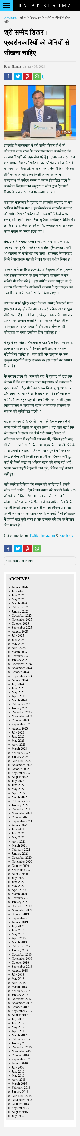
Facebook (66, 535)
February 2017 (21, 1039)
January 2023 (20, 756)
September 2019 (22, 918)
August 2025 (20, 631)
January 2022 (20, 805)
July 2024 (18, 684)
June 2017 (18, 1023)
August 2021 (20, 825)
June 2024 (18, 688)
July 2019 (18, 926)
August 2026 (20, 587)
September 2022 (22, 773)
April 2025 (19, 647)
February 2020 (21, 898)
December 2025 (22, 615)
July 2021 (18, 829)
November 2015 (22, 1099)
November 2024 (22, 668)
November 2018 (22, 958)
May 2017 (18, 1027)
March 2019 (19, 942)
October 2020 (20, 865)
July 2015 (18, 1116)
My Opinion (10, 17)
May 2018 (18, 978)
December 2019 (22, 906)
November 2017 (22, 1003)
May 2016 (18, 1075)
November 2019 (22, 910)
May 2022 (18, 789)
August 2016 (20, 1063)
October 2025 (20, 623)
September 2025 (22, 627)
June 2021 (18, 833)
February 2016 (21, 1087)
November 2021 (22, 813)
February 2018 (21, 991)
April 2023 (19, 744)
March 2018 (19, 986)
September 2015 (22, 1108)
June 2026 (18, 595)
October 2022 (20, 769)
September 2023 (22, 724)
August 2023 (20, 728)
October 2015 (20, 1104)
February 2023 (21, 752)
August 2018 (20, 970)
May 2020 (18, 886)
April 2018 (19, 982)
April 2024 (19, 696)
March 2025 (19, 652)
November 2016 (22, 1051)
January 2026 (20, 611)
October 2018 (20, 962)
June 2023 (18, 736)
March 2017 (19, 1035)
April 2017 (19, 1031)
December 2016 (22, 1047)
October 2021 (20, 817)
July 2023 (18, 732)
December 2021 (22, 809)
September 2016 (22, 1059)
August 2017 (20, 1015)
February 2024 (21, 704)
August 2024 (20, 680)
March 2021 (19, 845)
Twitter (34, 535)
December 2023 (22, 712)
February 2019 (21, 946)
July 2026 (18, 591)
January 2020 (20, 902)
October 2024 (20, 672)
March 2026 (19, 603)
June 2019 (18, 930)
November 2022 (22, 765)
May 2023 (18, 740)
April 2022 (19, 793)
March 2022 (19, 797)
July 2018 (18, 974)
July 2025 (18, 635)
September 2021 (22, 821)
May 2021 (18, 837)
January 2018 (20, 995)
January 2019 (20, 950)
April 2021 (19, 841)
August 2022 (20, 777)
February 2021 (21, 849)
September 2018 (22, 966)
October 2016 (20, 1055)
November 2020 (22, 861)
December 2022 (22, 760)
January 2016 (20, 1091)
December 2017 (22, 999)
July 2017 (18, 1019)
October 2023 (20, 720)
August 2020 (20, 873)
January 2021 (20, 853)
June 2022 (18, 785)
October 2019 (20, 914)
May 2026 (18, 599)
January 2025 (20, 660)
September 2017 (22, 1011)
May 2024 (18, 692)
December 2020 (22, 857)
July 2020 (18, 878)
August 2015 (20, 1112)
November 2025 (22, 619)
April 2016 (19, 1079)
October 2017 (20, 1007)
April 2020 (19, 890)
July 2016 (18, 1067)
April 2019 (19, 938)
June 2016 (18, 1071)
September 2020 (22, 869)
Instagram (48, 535)
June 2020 (18, 882)
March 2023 (19, 748)
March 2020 (19, 894)
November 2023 (22, 716)
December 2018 (22, 954)
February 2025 (21, 656)
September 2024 (22, 676)
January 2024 (20, 708)
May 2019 (18, 934)
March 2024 (19, 700)
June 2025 (18, 639)
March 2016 (19, 1083)
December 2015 (22, 1095)
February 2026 (21, 607)
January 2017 (20, 1043)
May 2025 (18, 643)
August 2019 (20, 922)
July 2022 (18, 781)
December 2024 (22, 664)
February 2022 (21, 801)
